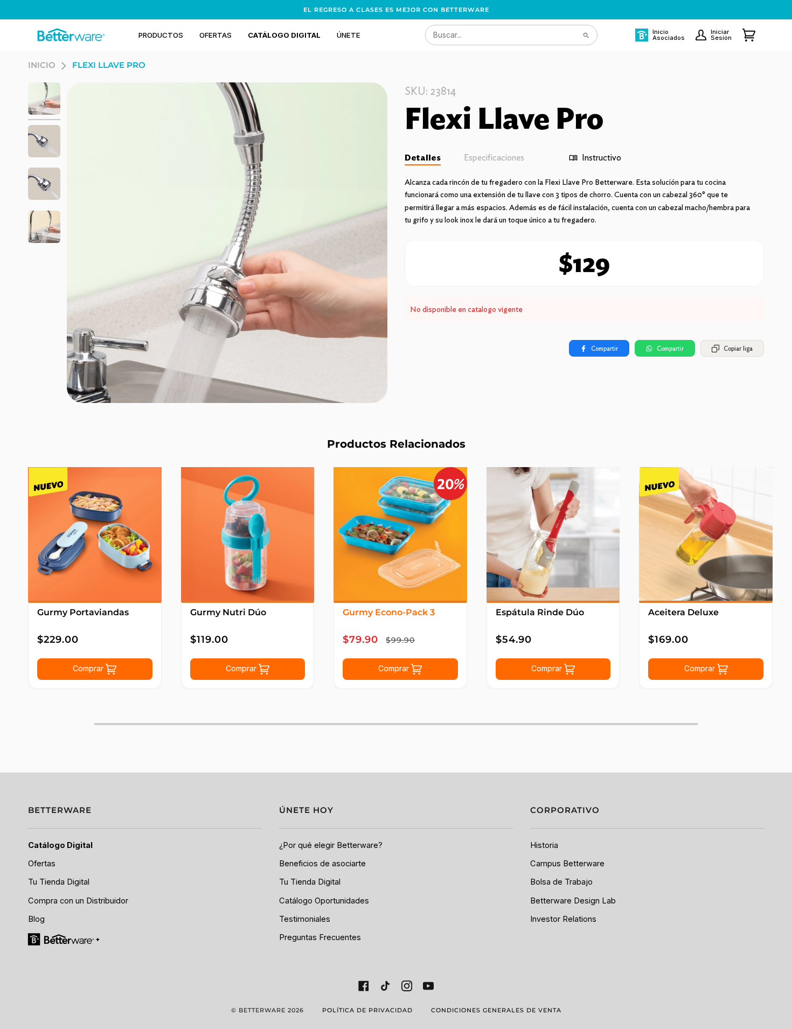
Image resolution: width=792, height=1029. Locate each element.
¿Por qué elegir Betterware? (331, 845)
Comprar (89, 668)
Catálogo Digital (60, 845)
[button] (160, 35)
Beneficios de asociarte (322, 863)
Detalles (423, 157)
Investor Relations (563, 919)
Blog (36, 919)
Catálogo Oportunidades (324, 901)
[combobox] (511, 35)
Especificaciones (494, 157)
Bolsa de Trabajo (561, 882)
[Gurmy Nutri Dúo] (248, 534)
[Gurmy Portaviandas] (95, 534)
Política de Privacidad (367, 1010)
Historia (544, 845)
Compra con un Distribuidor (78, 901)
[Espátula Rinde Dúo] (553, 534)
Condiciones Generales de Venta (496, 1010)
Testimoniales (304, 919)
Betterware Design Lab (573, 901)
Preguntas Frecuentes (320, 937)
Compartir (604, 348)
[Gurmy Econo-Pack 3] (400, 534)
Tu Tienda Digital (58, 882)
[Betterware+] (64, 939)
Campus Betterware (567, 863)
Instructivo (601, 157)
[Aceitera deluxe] (706, 534)
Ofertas (41, 863)
